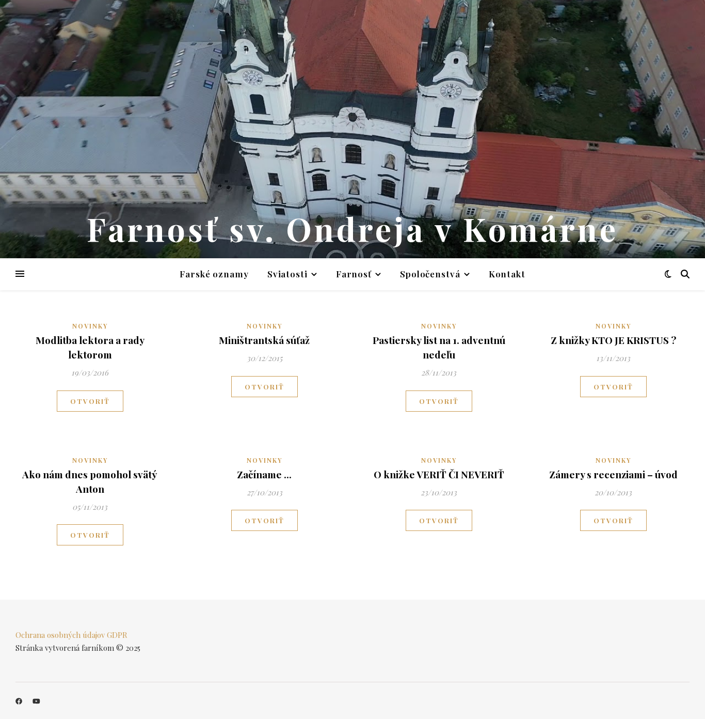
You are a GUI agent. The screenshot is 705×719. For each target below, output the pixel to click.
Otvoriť (90, 401)
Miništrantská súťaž (264, 340)
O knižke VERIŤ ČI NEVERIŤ (439, 474)
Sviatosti (287, 273)
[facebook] (19, 700)
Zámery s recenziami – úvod (613, 474)
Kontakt (507, 273)
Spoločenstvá (430, 273)
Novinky (90, 326)
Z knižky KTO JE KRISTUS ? (613, 340)
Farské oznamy (214, 273)
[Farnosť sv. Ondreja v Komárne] (352, 129)
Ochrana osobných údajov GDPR (71, 635)
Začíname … (264, 474)
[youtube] (36, 700)
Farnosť (354, 273)
